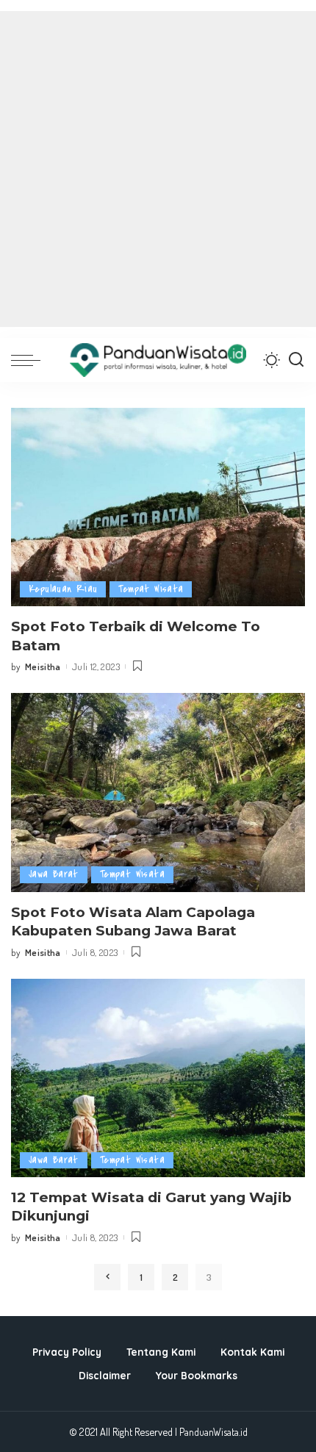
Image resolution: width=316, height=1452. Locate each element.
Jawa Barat (54, 874)
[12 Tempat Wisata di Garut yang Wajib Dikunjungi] (158, 1078)
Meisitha (43, 666)
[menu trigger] (29, 360)
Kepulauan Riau (63, 589)
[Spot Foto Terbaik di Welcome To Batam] (158, 507)
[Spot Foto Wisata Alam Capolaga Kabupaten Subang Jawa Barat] (158, 792)
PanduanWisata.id (213, 1432)
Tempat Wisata (150, 589)
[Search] (296, 360)
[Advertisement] (158, 169)
